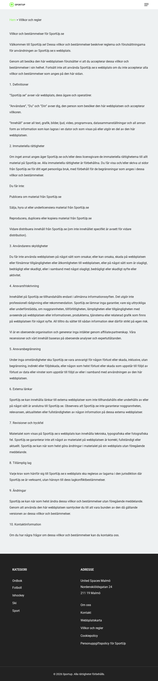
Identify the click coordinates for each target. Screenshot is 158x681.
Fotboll (17, 587)
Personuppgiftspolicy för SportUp (103, 643)
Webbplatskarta (91, 620)
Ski (14, 603)
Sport (16, 611)
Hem (12, 20)
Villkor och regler (92, 628)
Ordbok (17, 581)
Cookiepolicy (89, 636)
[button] (146, 5)
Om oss (86, 605)
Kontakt (86, 612)
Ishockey (18, 595)
